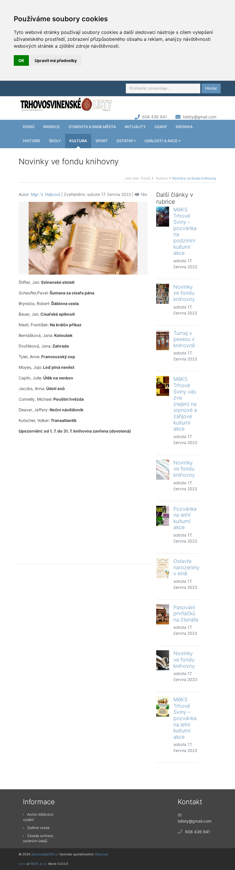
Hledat (211, 88)
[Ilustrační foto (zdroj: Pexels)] (83, 237)
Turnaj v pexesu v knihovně (184, 339)
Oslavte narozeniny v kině (186, 567)
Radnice (51, 126)
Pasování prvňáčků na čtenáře (185, 613)
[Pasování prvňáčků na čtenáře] (162, 614)
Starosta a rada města (92, 126)
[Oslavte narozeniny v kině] (162, 568)
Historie (31, 140)
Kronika (184, 126)
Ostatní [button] (125, 140)
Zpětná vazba (38, 827)
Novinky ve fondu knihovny (184, 293)
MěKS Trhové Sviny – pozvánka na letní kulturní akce (185, 718)
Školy (55, 140)
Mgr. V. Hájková (45, 194)
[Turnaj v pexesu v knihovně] (162, 340)
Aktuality (135, 126)
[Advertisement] (83, 494)
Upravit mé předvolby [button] (56, 60)
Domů (29, 126)
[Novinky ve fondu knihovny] (162, 294)
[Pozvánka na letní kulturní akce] (162, 516)
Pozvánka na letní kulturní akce (185, 518)
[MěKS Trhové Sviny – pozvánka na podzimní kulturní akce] (162, 217)
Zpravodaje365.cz (44, 854)
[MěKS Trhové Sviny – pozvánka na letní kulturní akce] (162, 707)
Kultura (78, 140)
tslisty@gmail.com (199, 116)
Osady (160, 126)
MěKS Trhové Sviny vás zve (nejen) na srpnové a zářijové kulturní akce (185, 404)
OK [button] (21, 60)
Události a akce (161, 140)
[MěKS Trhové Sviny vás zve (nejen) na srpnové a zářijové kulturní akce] (162, 386)
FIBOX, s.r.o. (38, 864)
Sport (101, 140)
